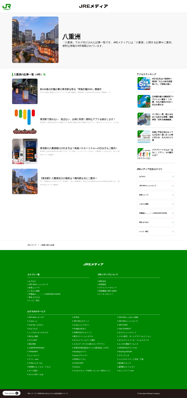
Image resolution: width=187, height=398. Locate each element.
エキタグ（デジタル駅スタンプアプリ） (89, 344)
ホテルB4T (32, 340)
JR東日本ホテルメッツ (82, 332)
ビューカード (33, 355)
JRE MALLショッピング (128, 321)
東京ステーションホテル (83, 336)
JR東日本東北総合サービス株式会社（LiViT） (91, 347)
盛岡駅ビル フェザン (126, 366)
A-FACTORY (78, 363)
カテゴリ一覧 (33, 274)
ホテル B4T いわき (36, 374)
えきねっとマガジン (81, 324)
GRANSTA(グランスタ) (127, 347)
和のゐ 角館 (33, 336)
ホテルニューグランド (127, 332)
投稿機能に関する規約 (107, 291)
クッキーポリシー (105, 294)
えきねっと (33, 321)
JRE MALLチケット (81, 321)
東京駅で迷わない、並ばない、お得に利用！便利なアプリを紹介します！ (78, 119)
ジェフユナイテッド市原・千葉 (130, 359)
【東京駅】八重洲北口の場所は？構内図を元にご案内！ (68, 178)
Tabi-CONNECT (124, 328)
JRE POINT (123, 324)
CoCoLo (76, 366)
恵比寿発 (32, 344)
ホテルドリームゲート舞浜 (84, 340)
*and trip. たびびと (36, 324)
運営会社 (102, 281)
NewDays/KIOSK (125, 351)
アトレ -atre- (33, 359)
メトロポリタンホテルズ (38, 332)
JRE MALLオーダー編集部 (49, 185)
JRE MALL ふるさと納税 (128, 317)
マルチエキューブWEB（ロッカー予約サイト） (92, 370)
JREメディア (32, 245)
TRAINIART (33, 351)
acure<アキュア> (80, 355)
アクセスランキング (146, 74)
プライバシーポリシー (107, 288)
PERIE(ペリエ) (79, 359)
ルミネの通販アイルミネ (128, 344)
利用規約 (102, 284)
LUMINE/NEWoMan (36, 347)
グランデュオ (123, 355)
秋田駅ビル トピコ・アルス (39, 366)
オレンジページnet (126, 370)
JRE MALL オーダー (36, 317)
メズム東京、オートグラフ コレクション (134, 336)
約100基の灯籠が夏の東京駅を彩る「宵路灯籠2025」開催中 (71, 89)
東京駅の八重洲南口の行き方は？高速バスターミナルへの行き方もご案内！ (79, 148)
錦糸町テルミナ (124, 363)
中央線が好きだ (79, 328)
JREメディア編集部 (47, 155)
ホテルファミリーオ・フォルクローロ (133, 340)
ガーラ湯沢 (33, 370)
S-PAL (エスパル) (35, 363)
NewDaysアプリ (80, 351)
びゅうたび (33, 328)
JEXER (76, 317)
